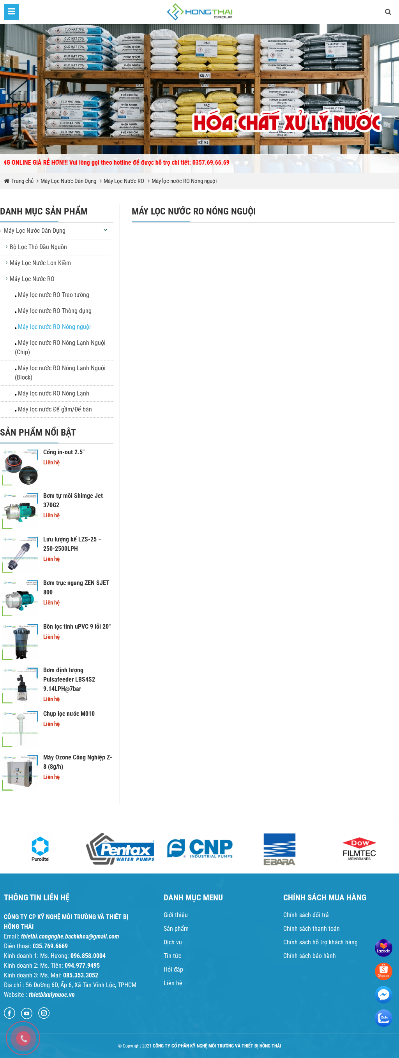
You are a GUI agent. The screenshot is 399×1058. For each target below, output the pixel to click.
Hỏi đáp (173, 969)
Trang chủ (23, 181)
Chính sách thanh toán (311, 928)
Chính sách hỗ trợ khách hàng (320, 942)
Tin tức (172, 956)
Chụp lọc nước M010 (69, 713)
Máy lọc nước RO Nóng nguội (184, 181)
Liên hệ (173, 983)
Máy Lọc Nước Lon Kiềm (40, 263)
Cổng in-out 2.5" (64, 452)
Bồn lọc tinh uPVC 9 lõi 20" (77, 626)
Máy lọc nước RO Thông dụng (55, 311)
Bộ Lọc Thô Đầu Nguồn (38, 247)
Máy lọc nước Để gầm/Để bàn (55, 409)
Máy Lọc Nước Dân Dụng (68, 181)
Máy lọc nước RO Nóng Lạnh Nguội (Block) (60, 372)
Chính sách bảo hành (309, 956)
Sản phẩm (176, 928)
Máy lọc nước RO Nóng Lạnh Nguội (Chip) (60, 347)
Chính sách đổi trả (306, 915)
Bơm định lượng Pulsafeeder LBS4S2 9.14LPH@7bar (69, 679)
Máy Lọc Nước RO (124, 181)
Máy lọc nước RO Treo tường (53, 295)
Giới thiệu (176, 915)
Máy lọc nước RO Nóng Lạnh (53, 393)
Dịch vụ (173, 942)
